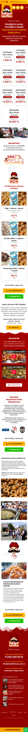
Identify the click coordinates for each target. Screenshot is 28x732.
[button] (2, 133)
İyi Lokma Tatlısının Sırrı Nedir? (16, 704)
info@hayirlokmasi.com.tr (14, 664)
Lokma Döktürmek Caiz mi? (10, 677)
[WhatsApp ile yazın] (25, 729)
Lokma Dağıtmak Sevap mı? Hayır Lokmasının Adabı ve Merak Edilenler (16, 681)
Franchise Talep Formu (14, 671)
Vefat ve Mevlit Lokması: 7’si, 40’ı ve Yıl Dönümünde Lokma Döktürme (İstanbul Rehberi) (16, 687)
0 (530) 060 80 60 (14, 657)
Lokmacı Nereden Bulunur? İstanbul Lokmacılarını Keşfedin (15, 692)
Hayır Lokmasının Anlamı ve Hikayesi (13, 583)
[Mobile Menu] (26, 7)
